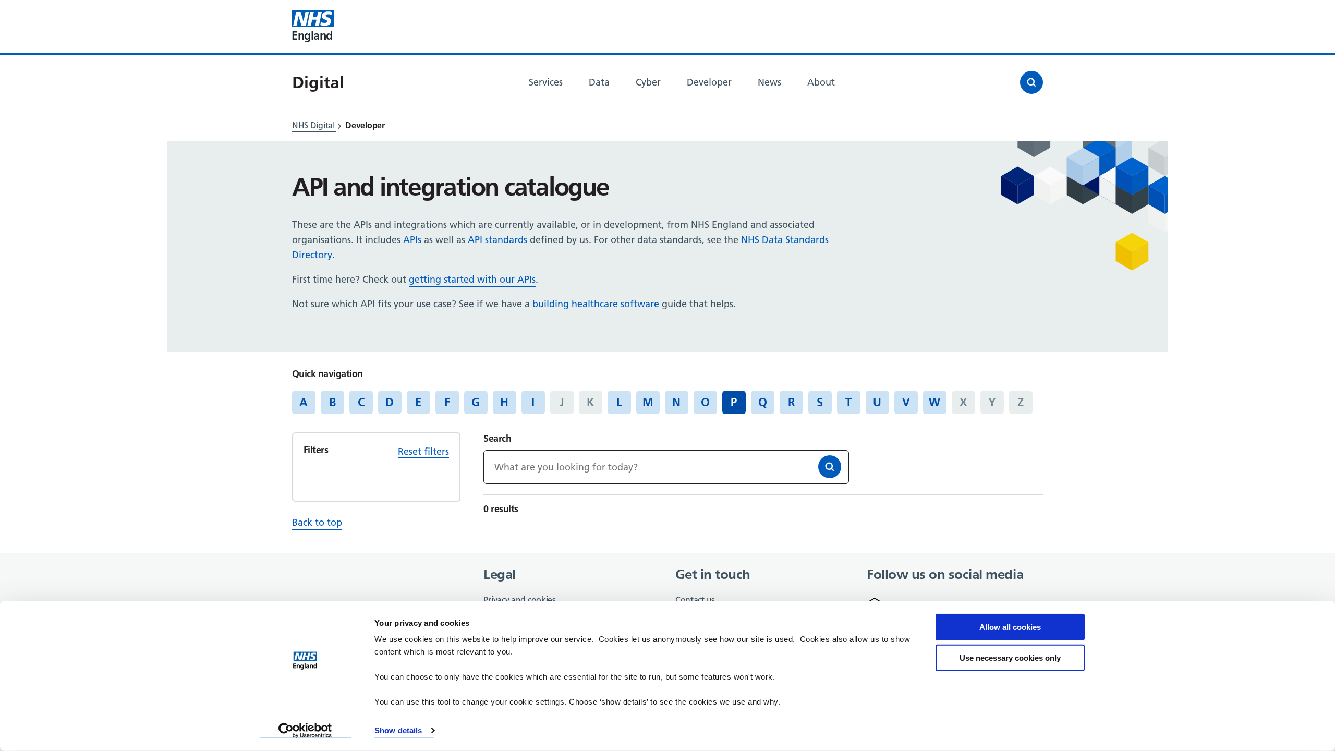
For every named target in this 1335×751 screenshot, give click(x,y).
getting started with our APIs (472, 279)
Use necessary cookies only (1010, 657)
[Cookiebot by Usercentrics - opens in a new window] (305, 730)
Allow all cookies (1010, 627)
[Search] (829, 466)
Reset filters (423, 451)
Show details (398, 730)
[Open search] (1031, 82)
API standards (497, 240)
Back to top (317, 522)
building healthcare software (595, 304)
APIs (412, 240)
